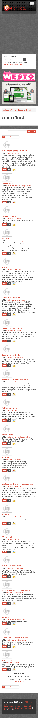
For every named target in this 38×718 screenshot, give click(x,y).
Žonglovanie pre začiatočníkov (11, 355)
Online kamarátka (7, 183)
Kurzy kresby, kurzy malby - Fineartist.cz (14, 151)
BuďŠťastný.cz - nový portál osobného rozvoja (16, 590)
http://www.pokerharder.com (15, 517)
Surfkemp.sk (6, 457)
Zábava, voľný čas (9, 110)
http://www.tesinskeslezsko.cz (16, 300)
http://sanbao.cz (11, 410)
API (5, 710)
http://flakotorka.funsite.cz (14, 218)
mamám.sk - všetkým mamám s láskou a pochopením (18, 484)
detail (4, 169)
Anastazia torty (7, 660)
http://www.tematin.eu (13, 539)
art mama (5, 267)
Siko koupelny (6, 238)
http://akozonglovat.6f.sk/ (14, 357)
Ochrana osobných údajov (13, 706)
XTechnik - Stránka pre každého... (12, 566)
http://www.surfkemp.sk (14, 460)
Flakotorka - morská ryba (9, 216)
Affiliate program (26, 708)
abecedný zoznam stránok (13, 64)
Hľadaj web (31, 132)
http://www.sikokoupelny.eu (15, 241)
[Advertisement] (19, 33)
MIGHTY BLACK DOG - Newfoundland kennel (15, 637)
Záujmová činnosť (24, 110)
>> (17, 137)
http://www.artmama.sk (14, 269)
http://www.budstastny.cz (14, 593)
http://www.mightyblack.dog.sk (16, 640)
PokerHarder (6, 514)
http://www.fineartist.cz (13, 153)
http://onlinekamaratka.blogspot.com (18, 186)
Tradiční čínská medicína (9, 408)
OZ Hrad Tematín (7, 537)
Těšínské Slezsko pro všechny (11, 297)
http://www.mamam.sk (13, 486)
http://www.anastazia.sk (14, 663)
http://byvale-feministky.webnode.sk (18, 437)
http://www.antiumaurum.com (16, 382)
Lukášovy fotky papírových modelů (12, 328)
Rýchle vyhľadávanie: (10, 56)
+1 (9, 169)
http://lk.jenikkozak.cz (13, 330)
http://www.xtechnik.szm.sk (15, 568)
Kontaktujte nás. (19, 681)
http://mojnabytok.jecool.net (15, 619)
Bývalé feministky (7, 434)
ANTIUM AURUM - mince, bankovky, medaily (15, 379)
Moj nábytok (5, 617)
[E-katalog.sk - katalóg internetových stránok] (16, 9)
